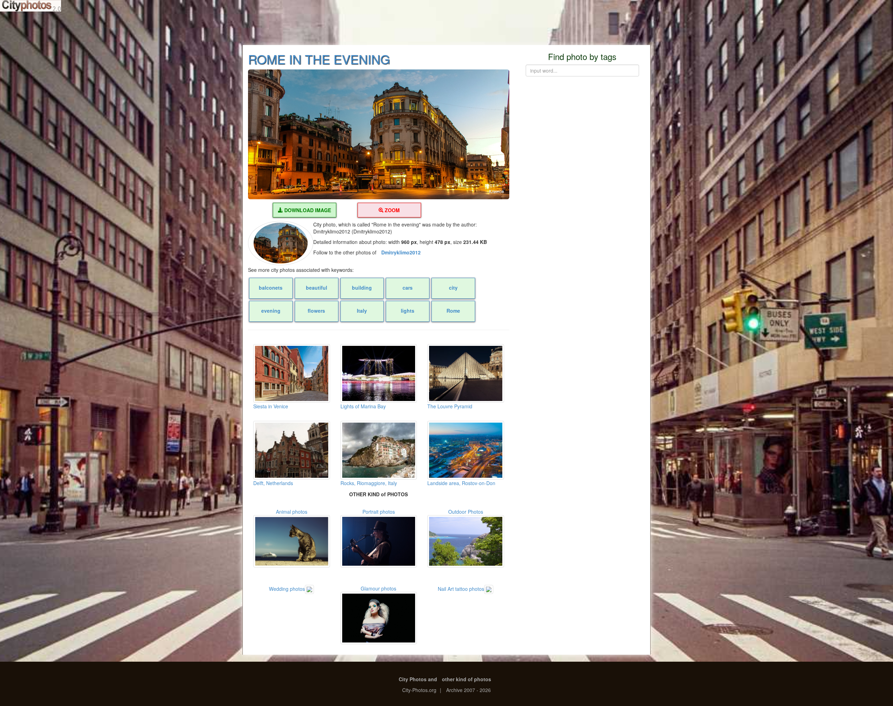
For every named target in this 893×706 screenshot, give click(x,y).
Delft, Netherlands (273, 483)
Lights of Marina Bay (363, 406)
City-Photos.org (419, 689)
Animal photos (291, 511)
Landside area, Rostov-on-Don (461, 483)
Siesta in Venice (270, 406)
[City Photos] (30, 6)
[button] (378, 134)
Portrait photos (378, 511)
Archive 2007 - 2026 (468, 689)
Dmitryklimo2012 (401, 252)
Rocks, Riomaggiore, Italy (368, 483)
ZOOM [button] (391, 210)
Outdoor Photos (465, 511)
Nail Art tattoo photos (461, 588)
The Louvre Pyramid (449, 406)
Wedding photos (287, 588)
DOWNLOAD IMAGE (307, 210)
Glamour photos (378, 588)
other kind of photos (466, 679)
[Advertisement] (446, 28)
